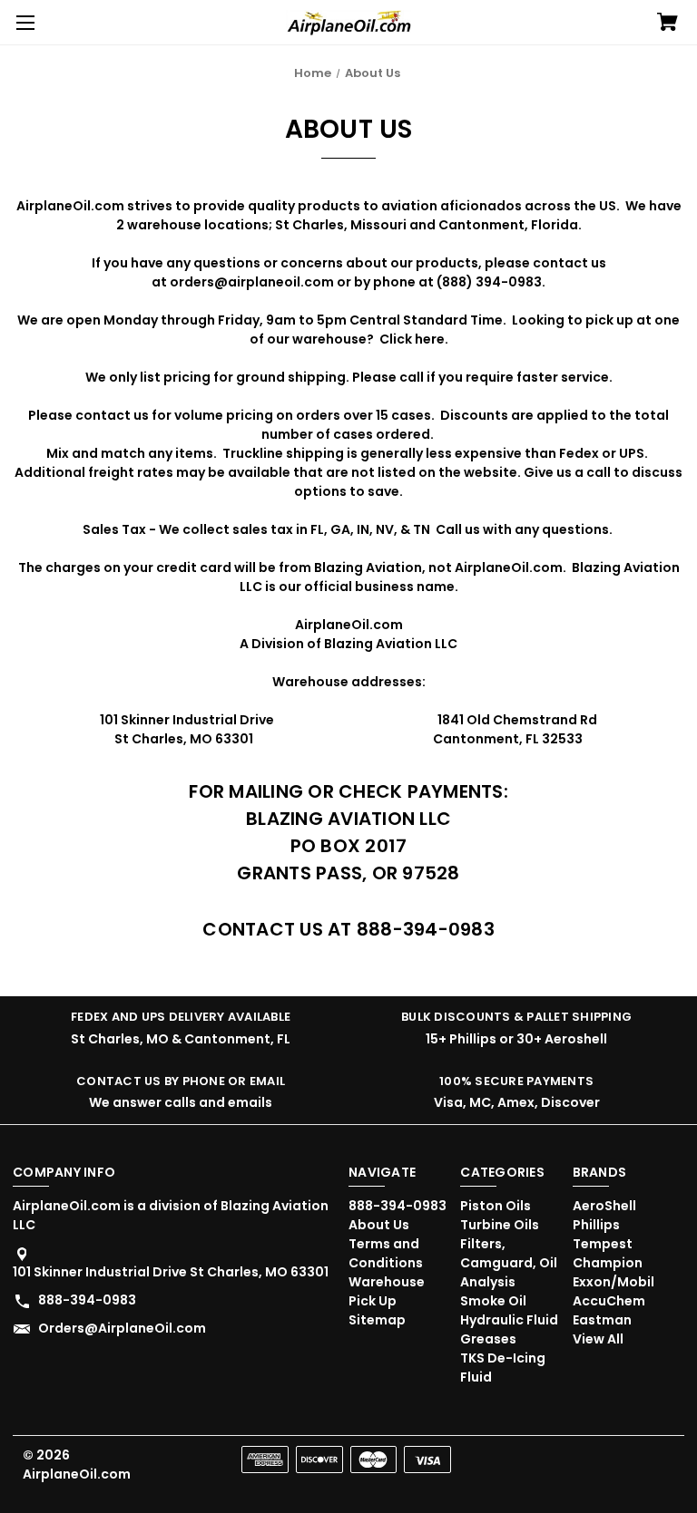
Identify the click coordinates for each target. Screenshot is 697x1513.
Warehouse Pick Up (386, 1291)
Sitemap (377, 1320)
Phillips (596, 1225)
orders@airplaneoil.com (252, 282)
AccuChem (609, 1301)
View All (598, 1339)
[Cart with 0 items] (667, 23)
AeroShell (604, 1206)
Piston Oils (495, 1206)
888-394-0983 (87, 1300)
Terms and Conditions (385, 1253)
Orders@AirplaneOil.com (122, 1328)
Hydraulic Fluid (509, 1320)
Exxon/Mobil (613, 1282)
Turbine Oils (499, 1225)
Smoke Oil (493, 1301)
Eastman (602, 1320)
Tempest (603, 1244)
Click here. (413, 339)
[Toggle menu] (22, 22)
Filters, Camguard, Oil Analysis (508, 1263)
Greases (488, 1339)
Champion (608, 1263)
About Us (378, 1225)
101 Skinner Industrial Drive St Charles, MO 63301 (171, 1272)
